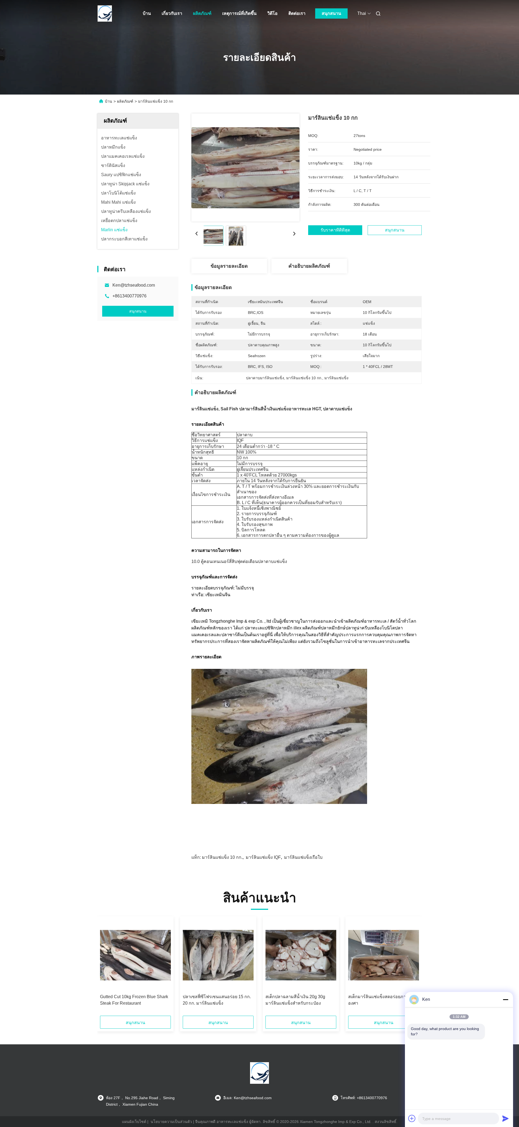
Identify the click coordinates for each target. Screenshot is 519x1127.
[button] (107, 968)
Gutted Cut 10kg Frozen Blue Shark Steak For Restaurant (134, 999)
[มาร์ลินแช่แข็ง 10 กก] (245, 167)
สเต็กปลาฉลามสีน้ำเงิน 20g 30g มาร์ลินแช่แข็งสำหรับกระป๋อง (295, 999)
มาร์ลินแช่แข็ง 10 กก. (222, 857)
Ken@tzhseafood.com (133, 285)
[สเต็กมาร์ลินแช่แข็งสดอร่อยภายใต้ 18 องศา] (383, 955)
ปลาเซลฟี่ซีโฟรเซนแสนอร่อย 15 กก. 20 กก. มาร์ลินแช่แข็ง (217, 999)
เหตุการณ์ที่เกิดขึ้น (239, 13)
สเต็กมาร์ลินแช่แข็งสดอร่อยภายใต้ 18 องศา (383, 999)
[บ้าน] (105, 13)
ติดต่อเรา (296, 13)
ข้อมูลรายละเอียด (229, 266)
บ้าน (147, 13)
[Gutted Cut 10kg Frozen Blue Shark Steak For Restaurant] (135, 955)
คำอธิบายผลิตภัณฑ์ (309, 266)
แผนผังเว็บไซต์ (134, 1121)
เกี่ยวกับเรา (172, 13)
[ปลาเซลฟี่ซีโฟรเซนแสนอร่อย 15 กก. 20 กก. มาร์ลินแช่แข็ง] (218, 955)
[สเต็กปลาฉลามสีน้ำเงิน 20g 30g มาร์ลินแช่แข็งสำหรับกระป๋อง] (300, 955)
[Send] (505, 1118)
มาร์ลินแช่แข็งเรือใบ (303, 857)
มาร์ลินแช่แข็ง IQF (263, 857)
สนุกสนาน (331, 13)
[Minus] (505, 999)
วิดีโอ (272, 13)
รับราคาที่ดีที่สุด (335, 230)
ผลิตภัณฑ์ (202, 13)
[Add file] (412, 1118)
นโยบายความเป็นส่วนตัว (171, 1121)
